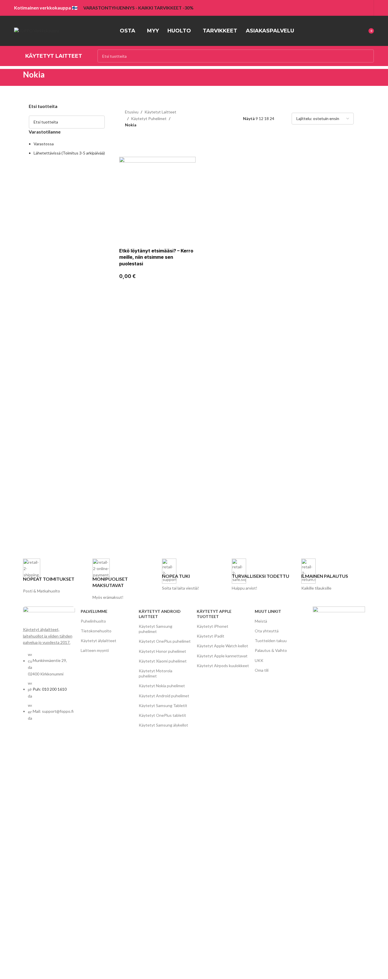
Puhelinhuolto (93, 621)
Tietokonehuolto (96, 630)
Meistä (261, 621)
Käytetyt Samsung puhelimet (155, 629)
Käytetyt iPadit (210, 636)
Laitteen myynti (95, 650)
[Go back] (16, 77)
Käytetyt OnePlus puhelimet (165, 641)
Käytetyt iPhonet (212, 626)
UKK (259, 660)
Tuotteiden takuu (271, 640)
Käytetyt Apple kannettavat (222, 655)
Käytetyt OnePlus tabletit (162, 715)
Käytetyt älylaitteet (98, 640)
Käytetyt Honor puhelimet (162, 651)
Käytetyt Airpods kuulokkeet (223, 665)
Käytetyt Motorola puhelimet (155, 673)
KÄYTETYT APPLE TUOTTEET (214, 614)
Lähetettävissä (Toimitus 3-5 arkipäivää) (69, 152)
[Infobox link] (55, 576)
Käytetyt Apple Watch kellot (222, 645)
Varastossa (44, 143)
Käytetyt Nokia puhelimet (162, 685)
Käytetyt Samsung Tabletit (163, 705)
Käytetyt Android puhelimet (164, 695)
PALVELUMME (94, 611)
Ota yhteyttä (267, 630)
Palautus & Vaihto (271, 650)
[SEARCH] (367, 56)
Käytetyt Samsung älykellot (163, 725)
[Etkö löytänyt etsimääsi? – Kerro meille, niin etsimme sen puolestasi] (157, 194)
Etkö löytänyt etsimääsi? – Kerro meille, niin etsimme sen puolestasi (156, 257)
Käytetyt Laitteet (160, 111)
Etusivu (131, 111)
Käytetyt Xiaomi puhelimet (163, 661)
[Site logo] (36, 30)
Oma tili (262, 670)
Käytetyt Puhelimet (149, 118)
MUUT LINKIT (268, 611)
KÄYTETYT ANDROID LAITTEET (160, 614)
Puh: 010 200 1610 (50, 689)
